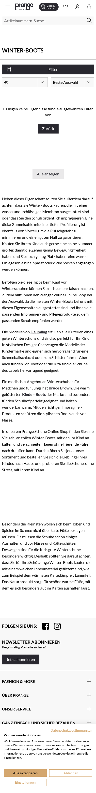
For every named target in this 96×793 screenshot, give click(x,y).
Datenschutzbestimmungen (71, 730)
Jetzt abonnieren (20, 659)
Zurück (48, 128)
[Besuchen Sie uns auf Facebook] (43, 626)
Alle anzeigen (48, 173)
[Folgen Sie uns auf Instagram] (55, 626)
